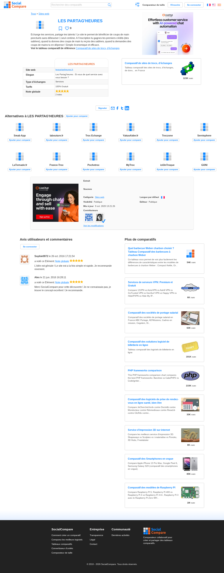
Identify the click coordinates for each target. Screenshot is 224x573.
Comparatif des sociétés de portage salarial (153, 313)
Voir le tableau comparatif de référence (53, 48)
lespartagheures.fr (64, 69)
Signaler (102, 108)
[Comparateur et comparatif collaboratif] (15, 5)
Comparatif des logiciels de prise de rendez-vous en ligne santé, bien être (153, 401)
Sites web (44, 13)
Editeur (143, 202)
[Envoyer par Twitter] (122, 108)
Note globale (62, 261)
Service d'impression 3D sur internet (149, 430)
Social (157, 531)
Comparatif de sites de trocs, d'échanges (97, 48)
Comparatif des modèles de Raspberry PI (151, 487)
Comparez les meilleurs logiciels (67, 539)
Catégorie (88, 197)
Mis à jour (88, 206)
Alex (37, 277)
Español (219, 5)
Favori (60, 28)
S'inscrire (175, 5)
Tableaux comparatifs (62, 544)
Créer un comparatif (137, 5)
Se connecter (194, 5)
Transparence (96, 535)
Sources (87, 189)
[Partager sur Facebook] (117, 108)
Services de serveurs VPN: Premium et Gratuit (150, 284)
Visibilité (87, 202)
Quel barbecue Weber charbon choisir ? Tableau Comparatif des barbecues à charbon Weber (151, 252)
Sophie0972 (41, 256)
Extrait (86, 181)
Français (209, 5)
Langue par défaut (149, 197)
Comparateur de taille (153, 5)
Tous (33, 13)
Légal (92, 539)
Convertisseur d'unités (62, 548)
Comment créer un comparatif (66, 535)
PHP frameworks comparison (145, 370)
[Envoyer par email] (113, 108)
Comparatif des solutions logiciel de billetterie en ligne (148, 343)
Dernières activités (120, 535)
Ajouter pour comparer (77, 116)
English (214, 5)
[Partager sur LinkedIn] (127, 108)
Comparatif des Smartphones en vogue (150, 458)
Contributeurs (90, 210)
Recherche (109, 4)
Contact (93, 544)
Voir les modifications (93, 225)
